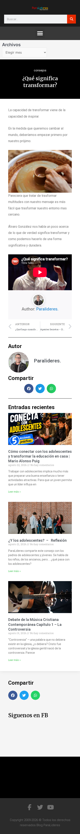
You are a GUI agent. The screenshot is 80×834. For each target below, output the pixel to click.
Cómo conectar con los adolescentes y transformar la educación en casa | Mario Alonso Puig (40, 456)
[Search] (71, 19)
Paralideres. (47, 309)
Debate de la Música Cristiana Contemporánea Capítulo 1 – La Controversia (35, 624)
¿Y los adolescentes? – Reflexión (37, 540)
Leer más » (14, 491)
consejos (40, 70)
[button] (40, 33)
